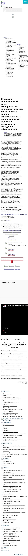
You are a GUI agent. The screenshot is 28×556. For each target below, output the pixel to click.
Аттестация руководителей (9, 533)
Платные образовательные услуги (11, 402)
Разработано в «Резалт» (12, 277)
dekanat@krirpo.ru (11, 255)
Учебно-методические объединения (11, 501)
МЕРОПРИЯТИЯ (7, 443)
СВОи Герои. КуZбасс (8, 522)
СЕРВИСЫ (6, 525)
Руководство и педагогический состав (12, 399)
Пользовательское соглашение (11, 234)
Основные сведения (7, 393)
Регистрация (17, 269)
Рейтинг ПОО (6, 543)
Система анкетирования (8, 538)
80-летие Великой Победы (9, 520)
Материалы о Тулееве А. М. (9, 414)
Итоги (4, 465)
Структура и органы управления (10, 397)
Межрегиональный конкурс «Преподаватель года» (15, 454)
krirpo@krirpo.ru (11, 250)
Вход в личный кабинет (9, 269)
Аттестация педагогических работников (12, 531)
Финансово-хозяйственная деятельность (12, 416)
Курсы (4, 426)
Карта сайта (11, 235)
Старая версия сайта (12, 239)
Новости (8, 220)
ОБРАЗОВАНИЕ (7, 422)
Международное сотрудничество (10, 413)
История (5, 395)
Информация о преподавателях (10, 432)
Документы (5, 400)
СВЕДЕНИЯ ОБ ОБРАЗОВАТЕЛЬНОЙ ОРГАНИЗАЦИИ (13, 419)
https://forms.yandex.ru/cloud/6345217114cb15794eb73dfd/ (14, 214)
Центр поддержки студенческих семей (12, 489)
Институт (5, 37)
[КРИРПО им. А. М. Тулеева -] (3, 4)
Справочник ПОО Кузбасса (9, 534)
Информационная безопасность (10, 491)
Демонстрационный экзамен (9, 529)
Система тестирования (8, 541)
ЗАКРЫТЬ (25, 1)
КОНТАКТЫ (6, 550)
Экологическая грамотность (9, 519)
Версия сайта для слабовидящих (14, 10)
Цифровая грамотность (8, 494)
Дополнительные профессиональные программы (14, 433)
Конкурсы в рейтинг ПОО (9, 463)
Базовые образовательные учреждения (12, 486)
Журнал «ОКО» (6, 407)
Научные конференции (8, 452)
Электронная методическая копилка (11, 527)
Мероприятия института (8, 425)
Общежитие (6, 404)
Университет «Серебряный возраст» (11, 487)
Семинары (5, 428)
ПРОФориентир (7, 456)
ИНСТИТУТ (6, 391)
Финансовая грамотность (9, 493)
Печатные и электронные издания (11, 536)
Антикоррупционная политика (10, 406)
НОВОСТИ (5, 547)
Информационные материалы (10, 545)
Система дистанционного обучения (11, 540)
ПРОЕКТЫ (5, 467)
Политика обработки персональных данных (12, 232)
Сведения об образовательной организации (12, 230)
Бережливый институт (8, 473)
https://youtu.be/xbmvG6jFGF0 (8, 217)
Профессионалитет (7, 503)
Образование (18, 44)
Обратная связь (11, 237)
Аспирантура (6, 430)
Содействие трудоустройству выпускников (13, 499)
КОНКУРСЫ (6, 458)
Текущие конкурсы (7, 461)
